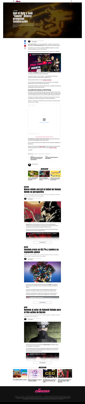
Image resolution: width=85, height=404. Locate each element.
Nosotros (17, 396)
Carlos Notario (34, 41)
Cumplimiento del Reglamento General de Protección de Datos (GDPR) (57, 396)
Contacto (22, 396)
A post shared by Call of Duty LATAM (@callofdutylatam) (44, 136)
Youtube (51, 147)
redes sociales (42, 146)
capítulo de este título (47, 79)
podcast (55, 147)
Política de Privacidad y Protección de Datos (34, 396)
